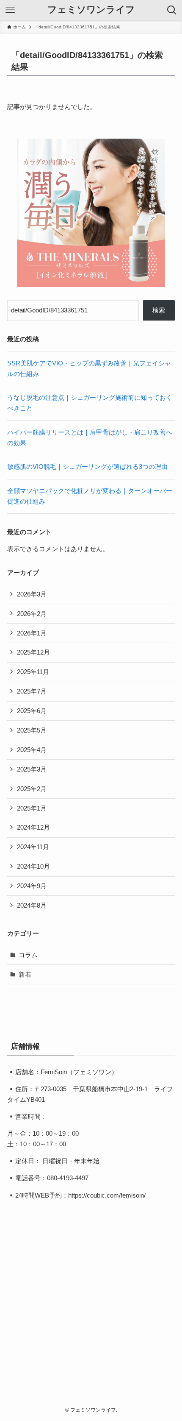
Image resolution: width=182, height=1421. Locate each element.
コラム (28, 954)
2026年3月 (32, 594)
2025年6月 (32, 710)
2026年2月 (32, 613)
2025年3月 (32, 769)
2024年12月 (33, 827)
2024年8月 (32, 905)
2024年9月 (32, 885)
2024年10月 (33, 866)
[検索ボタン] (172, 10)
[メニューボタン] (10, 10)
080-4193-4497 (67, 1177)
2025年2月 (32, 788)
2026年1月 (32, 633)
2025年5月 (32, 730)
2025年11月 (33, 671)
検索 (158, 310)
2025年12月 (33, 652)
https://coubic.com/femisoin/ (107, 1195)
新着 (25, 974)
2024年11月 (33, 846)
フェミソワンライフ (91, 10)
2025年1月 (32, 808)
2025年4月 (32, 749)
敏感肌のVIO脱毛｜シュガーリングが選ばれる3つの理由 (87, 466)
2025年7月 (32, 691)
